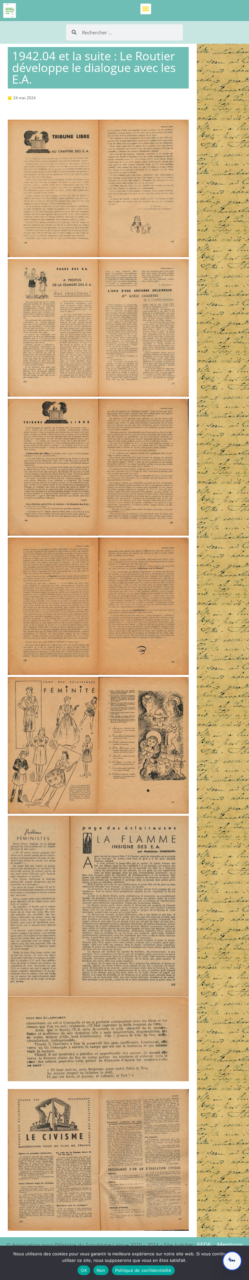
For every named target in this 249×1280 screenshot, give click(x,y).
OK (84, 1270)
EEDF (204, 1245)
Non (101, 1270)
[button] (145, 9)
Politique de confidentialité (143, 1270)
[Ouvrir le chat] (232, 1261)
